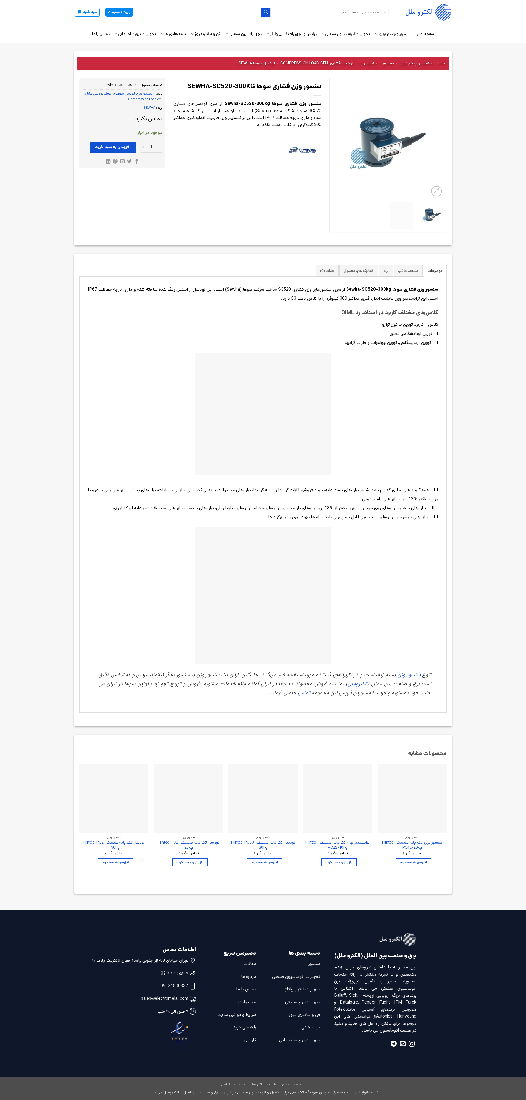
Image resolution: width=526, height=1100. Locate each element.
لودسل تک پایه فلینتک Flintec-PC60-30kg (263, 845)
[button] (87, 12)
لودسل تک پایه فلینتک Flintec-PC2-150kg (114, 845)
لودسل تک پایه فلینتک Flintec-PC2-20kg (188, 845)
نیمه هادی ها (175, 34)
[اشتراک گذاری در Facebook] (136, 162)
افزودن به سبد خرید (113, 147)
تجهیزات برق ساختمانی (137, 34)
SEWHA (149, 107)
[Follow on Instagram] (412, 1044)
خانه (441, 63)
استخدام (240, 1084)
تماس (304, 692)
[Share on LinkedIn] (108, 162)
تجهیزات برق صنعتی (245, 34)
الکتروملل (357, 683)
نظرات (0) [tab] (327, 270)
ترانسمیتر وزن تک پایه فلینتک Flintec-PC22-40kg (337, 845)
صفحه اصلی (424, 34)
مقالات (250, 964)
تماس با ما (101, 34)
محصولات (247, 1002)
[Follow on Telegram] (394, 1044)
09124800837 (174, 986)
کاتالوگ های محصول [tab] (358, 270)
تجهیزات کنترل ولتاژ (302, 989)
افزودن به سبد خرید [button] (413, 862)
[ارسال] (265, 12)
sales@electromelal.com (164, 998)
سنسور (388, 63)
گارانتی (250, 1040)
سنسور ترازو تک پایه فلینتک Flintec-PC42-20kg (412, 845)
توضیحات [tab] (435, 270)
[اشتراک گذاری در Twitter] (129, 162)
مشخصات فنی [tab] (408, 270)
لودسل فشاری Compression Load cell (316, 63)
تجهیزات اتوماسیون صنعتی (347, 34)
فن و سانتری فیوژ (304, 1015)
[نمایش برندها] (302, 150)
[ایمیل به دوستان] (122, 162)
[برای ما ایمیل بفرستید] (403, 1044)
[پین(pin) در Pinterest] (115, 162)
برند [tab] (385, 270)
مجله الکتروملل (260, 1084)
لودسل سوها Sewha (256, 63)
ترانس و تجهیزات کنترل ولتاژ (293, 34)
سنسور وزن (368, 63)
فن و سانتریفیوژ (208, 34)
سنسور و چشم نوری (394, 34)
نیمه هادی (310, 1027)
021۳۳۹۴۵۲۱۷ (174, 973)
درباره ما (248, 976)
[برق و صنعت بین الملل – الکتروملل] (424, 12)
